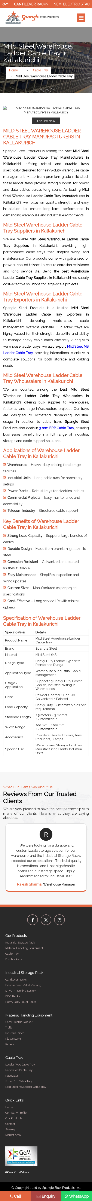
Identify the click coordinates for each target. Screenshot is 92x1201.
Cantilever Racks (23, 4)
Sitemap (10, 1129)
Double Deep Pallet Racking (23, 985)
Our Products (13, 1118)
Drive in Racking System (21, 990)
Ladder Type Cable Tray (20, 1064)
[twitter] (46, 919)
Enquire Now (46, 121)
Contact (10, 1123)
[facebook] (32, 919)
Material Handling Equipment (24, 948)
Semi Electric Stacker (67, 4)
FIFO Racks (12, 996)
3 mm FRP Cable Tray (56, 428)
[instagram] (59, 919)
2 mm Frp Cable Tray (18, 1081)
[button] (46, 115)
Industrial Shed (15, 1033)
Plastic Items (13, 1038)
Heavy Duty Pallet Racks (20, 1001)
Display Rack (13, 959)
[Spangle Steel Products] (32, 17)
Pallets (9, 1044)
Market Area (13, 1135)
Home (13, 70)
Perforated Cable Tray (19, 1070)
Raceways (11, 1075)
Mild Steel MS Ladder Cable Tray (25, 1086)
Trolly (8, 1027)
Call (17, 1196)
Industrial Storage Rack (20, 942)
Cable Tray (40, 70)
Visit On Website (18, 1172)
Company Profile (16, 1112)
